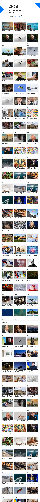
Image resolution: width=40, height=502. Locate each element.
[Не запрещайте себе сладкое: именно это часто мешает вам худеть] (32, 289)
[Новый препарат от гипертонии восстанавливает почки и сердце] (32, 78)
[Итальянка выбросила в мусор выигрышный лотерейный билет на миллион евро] (20, 152)
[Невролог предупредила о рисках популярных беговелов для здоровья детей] (7, 277)
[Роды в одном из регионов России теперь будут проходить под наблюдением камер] (20, 115)
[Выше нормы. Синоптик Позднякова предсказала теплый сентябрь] (7, 327)
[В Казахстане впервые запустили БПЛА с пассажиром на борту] (32, 302)
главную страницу (17, 16)
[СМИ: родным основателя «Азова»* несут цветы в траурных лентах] (20, 90)
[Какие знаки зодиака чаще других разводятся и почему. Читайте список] (20, 492)
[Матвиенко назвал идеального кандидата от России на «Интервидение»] (7, 152)
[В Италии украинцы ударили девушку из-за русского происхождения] (32, 215)
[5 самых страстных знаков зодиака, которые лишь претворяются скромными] (7, 90)
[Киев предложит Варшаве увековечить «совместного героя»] (32, 264)
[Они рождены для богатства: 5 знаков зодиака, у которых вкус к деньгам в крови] (20, 405)
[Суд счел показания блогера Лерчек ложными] (20, 377)
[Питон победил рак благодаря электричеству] (7, 389)
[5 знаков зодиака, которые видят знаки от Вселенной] (7, 127)
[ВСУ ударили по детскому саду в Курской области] (32, 53)
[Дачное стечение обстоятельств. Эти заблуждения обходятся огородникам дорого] (7, 239)
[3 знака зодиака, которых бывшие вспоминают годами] (20, 28)
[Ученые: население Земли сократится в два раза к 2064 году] (20, 227)
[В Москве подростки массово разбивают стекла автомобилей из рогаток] (7, 28)
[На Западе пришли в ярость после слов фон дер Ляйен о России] (20, 202)
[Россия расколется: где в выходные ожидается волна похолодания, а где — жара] (32, 418)
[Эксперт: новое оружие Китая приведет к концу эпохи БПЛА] (20, 418)
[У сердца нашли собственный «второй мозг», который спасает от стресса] (32, 252)
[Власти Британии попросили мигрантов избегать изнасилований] (7, 140)
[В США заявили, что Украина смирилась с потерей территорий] (32, 443)
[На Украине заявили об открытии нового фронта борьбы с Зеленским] (7, 364)
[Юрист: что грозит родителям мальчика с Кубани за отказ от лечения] (7, 302)
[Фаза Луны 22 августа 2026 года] (7, 165)
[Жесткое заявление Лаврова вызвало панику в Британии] (7, 405)
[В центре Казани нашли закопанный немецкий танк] (7, 115)
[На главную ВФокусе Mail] (4, 1)
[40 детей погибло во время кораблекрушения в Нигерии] (7, 202)
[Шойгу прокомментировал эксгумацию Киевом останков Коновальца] (32, 140)
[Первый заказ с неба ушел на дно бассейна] (32, 314)
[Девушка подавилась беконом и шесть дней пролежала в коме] (7, 430)
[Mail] (1, 1)
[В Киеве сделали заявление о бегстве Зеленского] (32, 40)
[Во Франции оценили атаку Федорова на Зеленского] (20, 102)
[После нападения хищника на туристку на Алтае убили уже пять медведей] (7, 443)
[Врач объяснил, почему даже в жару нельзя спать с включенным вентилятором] (20, 264)
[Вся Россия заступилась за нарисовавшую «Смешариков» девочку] (32, 115)
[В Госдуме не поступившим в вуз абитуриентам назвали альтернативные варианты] (20, 177)
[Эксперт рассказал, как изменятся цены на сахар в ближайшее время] (32, 455)
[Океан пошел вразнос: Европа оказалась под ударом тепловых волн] (32, 28)
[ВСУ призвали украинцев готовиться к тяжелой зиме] (32, 405)
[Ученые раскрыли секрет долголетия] (20, 455)
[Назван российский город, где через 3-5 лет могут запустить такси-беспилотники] (7, 352)
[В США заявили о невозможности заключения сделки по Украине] (20, 78)
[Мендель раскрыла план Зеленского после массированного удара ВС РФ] (7, 418)
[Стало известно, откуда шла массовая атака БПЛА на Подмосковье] (20, 40)
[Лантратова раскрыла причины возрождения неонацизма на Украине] (32, 227)
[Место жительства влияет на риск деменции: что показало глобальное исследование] (20, 327)
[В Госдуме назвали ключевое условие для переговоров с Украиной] (20, 277)
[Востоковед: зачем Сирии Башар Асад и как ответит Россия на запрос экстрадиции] (7, 227)
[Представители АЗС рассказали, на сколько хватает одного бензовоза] (20, 239)
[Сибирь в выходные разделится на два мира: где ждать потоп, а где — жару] (20, 289)
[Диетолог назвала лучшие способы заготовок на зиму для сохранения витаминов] (32, 352)
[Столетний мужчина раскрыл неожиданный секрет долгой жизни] (20, 190)
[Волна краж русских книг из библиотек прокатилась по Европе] (32, 377)
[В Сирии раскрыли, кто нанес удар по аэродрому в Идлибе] (32, 90)
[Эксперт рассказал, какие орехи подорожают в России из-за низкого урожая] (20, 339)
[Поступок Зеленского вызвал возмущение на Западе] (7, 40)
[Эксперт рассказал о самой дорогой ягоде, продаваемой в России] (7, 177)
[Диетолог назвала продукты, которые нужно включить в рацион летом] (32, 65)
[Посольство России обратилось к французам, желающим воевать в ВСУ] (32, 127)
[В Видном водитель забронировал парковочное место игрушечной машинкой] (20, 127)
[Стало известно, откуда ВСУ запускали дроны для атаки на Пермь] (7, 102)
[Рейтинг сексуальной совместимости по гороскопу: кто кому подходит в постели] (7, 65)
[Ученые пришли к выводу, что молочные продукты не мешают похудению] (7, 190)
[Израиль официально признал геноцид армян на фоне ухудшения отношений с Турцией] (32, 327)
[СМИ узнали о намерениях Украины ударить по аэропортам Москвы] (20, 65)
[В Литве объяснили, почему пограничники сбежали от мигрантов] (7, 53)
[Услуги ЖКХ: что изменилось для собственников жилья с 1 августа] (7, 467)
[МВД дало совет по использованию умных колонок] (7, 377)
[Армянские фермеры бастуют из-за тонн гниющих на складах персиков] (32, 430)
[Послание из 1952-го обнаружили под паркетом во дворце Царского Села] (7, 455)
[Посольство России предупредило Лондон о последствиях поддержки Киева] (20, 430)
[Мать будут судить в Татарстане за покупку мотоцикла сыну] (7, 78)
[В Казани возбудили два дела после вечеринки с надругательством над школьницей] (20, 140)
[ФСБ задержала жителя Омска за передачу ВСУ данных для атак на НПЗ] (20, 302)
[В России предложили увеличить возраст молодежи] (20, 352)
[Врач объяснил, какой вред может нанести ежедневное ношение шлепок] (32, 202)
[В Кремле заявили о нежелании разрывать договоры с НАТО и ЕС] (7, 264)
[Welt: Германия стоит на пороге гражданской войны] (7, 215)
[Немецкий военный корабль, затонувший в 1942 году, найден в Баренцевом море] (20, 314)
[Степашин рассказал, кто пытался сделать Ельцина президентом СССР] (32, 102)
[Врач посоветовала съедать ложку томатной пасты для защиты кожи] (7, 289)
